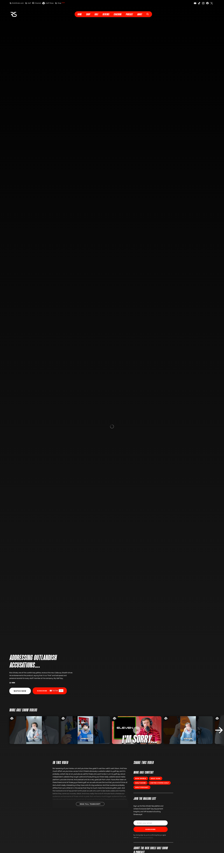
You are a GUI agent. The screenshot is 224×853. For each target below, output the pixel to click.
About (139, 14)
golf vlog (155, 778)
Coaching (117, 14)
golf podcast (142, 787)
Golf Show (50, 3)
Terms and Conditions (146, 837)
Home (79, 14)
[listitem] (34, 730)
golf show (140, 783)
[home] (13, 14)
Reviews (106, 14)
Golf (29, 3)
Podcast (129, 14)
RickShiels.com (18, 3)
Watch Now (20, 691)
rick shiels (140, 778)
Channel (38, 3)
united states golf (159, 783)
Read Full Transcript (90, 804)
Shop (61, 3)
